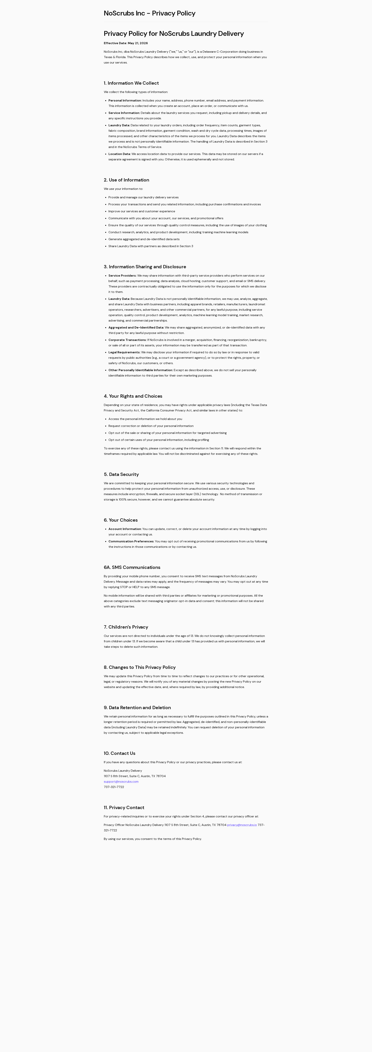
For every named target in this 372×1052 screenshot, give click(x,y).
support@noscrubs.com (121, 781)
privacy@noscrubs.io (242, 825)
